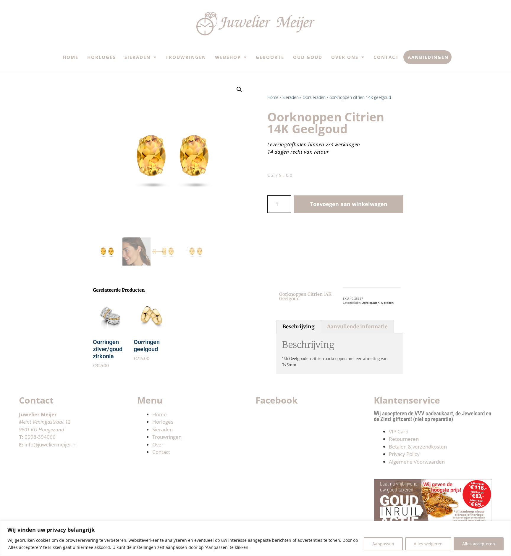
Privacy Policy (404, 454)
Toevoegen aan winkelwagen (348, 204)
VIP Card (398, 431)
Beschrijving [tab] (298, 326)
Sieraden (137, 57)
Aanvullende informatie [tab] (357, 326)
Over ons (344, 57)
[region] (255, 538)
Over (158, 444)
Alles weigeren (428, 544)
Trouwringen (186, 57)
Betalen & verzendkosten (418, 446)
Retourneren (404, 439)
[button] (239, 89)
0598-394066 (40, 436)
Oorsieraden (314, 97)
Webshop (228, 57)
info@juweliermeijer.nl (51, 444)
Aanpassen (383, 544)
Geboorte (270, 57)
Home (70, 57)
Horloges (101, 57)
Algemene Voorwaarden (417, 461)
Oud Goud (307, 57)
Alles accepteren (478, 544)
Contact (386, 57)
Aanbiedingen (428, 57)
